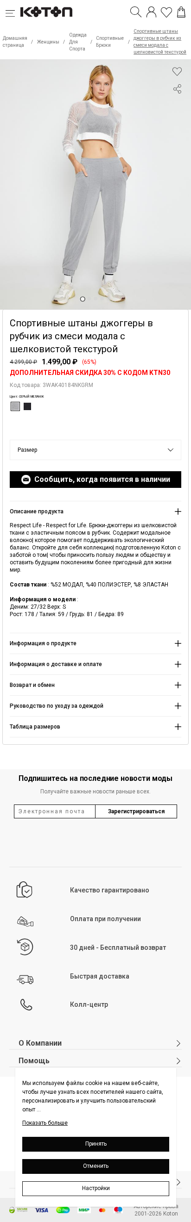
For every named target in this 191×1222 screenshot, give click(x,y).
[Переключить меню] (13, 12)
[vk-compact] (177, 107)
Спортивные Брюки (110, 42)
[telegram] (177, 124)
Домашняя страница (15, 42)
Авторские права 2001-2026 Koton (156, 1210)
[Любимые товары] (166, 12)
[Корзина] (181, 12)
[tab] (82, 298)
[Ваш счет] (151, 12)
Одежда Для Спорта (78, 41)
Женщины (48, 41)
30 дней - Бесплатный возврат (118, 947)
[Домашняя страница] (46, 12)
